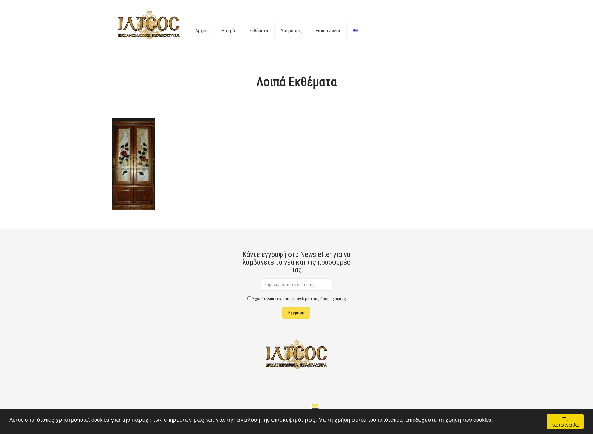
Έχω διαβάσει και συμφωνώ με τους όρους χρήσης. (299, 299)
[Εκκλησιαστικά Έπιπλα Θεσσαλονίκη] (149, 25)
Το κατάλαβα (565, 421)
